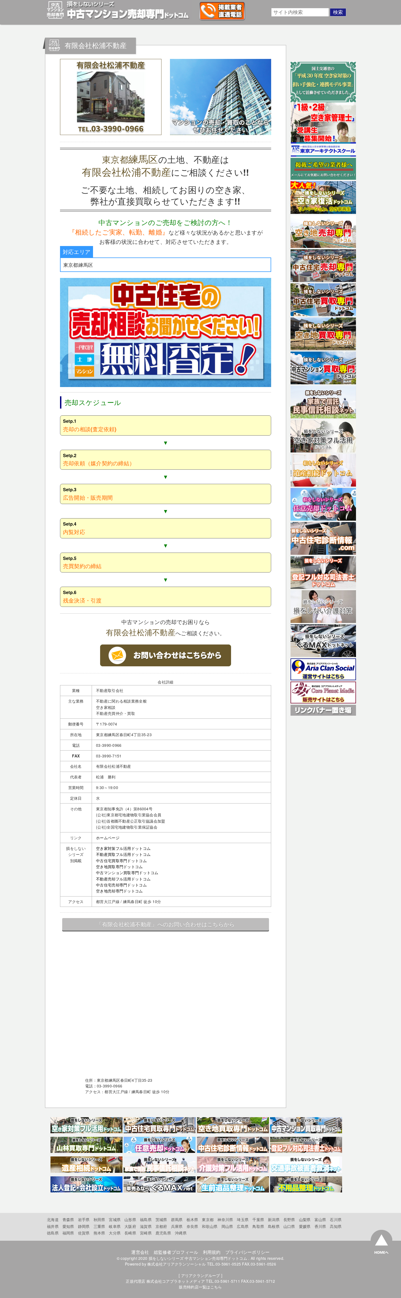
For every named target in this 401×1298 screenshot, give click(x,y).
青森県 (68, 1219)
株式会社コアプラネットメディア (175, 1281)
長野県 (289, 1219)
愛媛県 (305, 1226)
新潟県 (274, 1219)
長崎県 (130, 1233)
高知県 (336, 1226)
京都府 (161, 1226)
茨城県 (161, 1219)
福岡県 (68, 1233)
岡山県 (227, 1226)
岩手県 (84, 1219)
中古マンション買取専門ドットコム (127, 872)
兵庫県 (177, 1226)
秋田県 (99, 1219)
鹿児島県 (163, 1233)
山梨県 (305, 1219)
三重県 (99, 1226)
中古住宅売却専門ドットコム (121, 885)
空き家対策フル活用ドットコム (123, 848)
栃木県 (192, 1219)
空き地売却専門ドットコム (119, 891)
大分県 (115, 1233)
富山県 (320, 1219)
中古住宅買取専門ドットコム (121, 860)
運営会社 (140, 1252)
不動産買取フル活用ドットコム (123, 854)
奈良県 (192, 1226)
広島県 (243, 1226)
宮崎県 (146, 1233)
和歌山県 (209, 1226)
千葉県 (258, 1219)
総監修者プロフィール (176, 1252)
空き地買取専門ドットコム (119, 866)
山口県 (289, 1226)
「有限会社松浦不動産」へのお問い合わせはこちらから (165, 924)
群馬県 (177, 1219)
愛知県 (68, 1226)
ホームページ (107, 837)
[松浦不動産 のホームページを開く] (165, 664)
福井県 (53, 1226)
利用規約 (212, 1252)
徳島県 (53, 1233)
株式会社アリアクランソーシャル (176, 1264)
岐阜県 (115, 1226)
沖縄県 (181, 1233)
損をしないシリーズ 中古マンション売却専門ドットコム (198, 1258)
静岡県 (84, 1226)
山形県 (130, 1219)
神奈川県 (225, 1219)
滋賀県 (146, 1226)
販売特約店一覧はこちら (200, 1287)
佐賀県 (84, 1233)
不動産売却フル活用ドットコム (123, 879)
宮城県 (115, 1219)
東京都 (208, 1219)
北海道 (53, 1219)
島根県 (274, 1226)
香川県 (320, 1226)
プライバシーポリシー (247, 1252)
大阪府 (130, 1226)
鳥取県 (258, 1226)
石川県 (336, 1219)
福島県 (146, 1219)
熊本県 (99, 1233)
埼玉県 (243, 1219)
